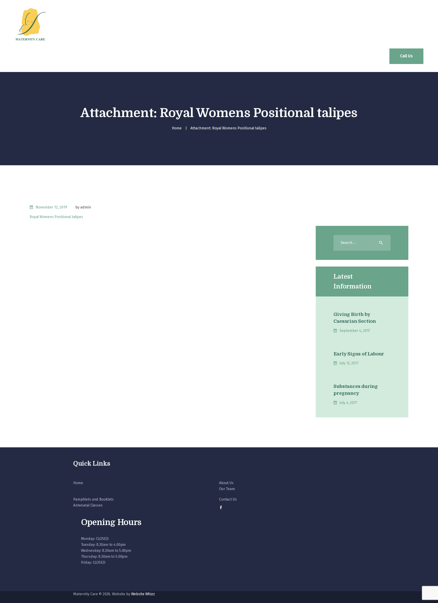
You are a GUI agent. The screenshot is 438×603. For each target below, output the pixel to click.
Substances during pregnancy (356, 390)
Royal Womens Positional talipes (56, 217)
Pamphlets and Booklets (93, 499)
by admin (83, 207)
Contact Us (228, 499)
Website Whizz (143, 594)
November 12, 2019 (51, 207)
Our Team (227, 489)
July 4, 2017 (348, 402)
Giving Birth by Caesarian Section (355, 318)
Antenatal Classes (88, 505)
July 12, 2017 (348, 363)
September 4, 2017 (354, 330)
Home (177, 128)
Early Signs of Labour (359, 354)
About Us (226, 483)
